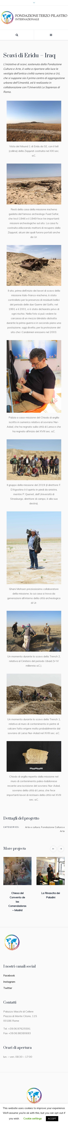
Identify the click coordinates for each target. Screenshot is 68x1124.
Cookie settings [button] (32, 1118)
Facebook (9, 975)
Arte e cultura (32, 827)
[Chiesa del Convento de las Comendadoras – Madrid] (17, 871)
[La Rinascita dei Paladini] (50, 871)
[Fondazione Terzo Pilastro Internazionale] (34, 17)
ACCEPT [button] (52, 1118)
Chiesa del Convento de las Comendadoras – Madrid (17, 901)
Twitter (7, 988)
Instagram (9, 981)
